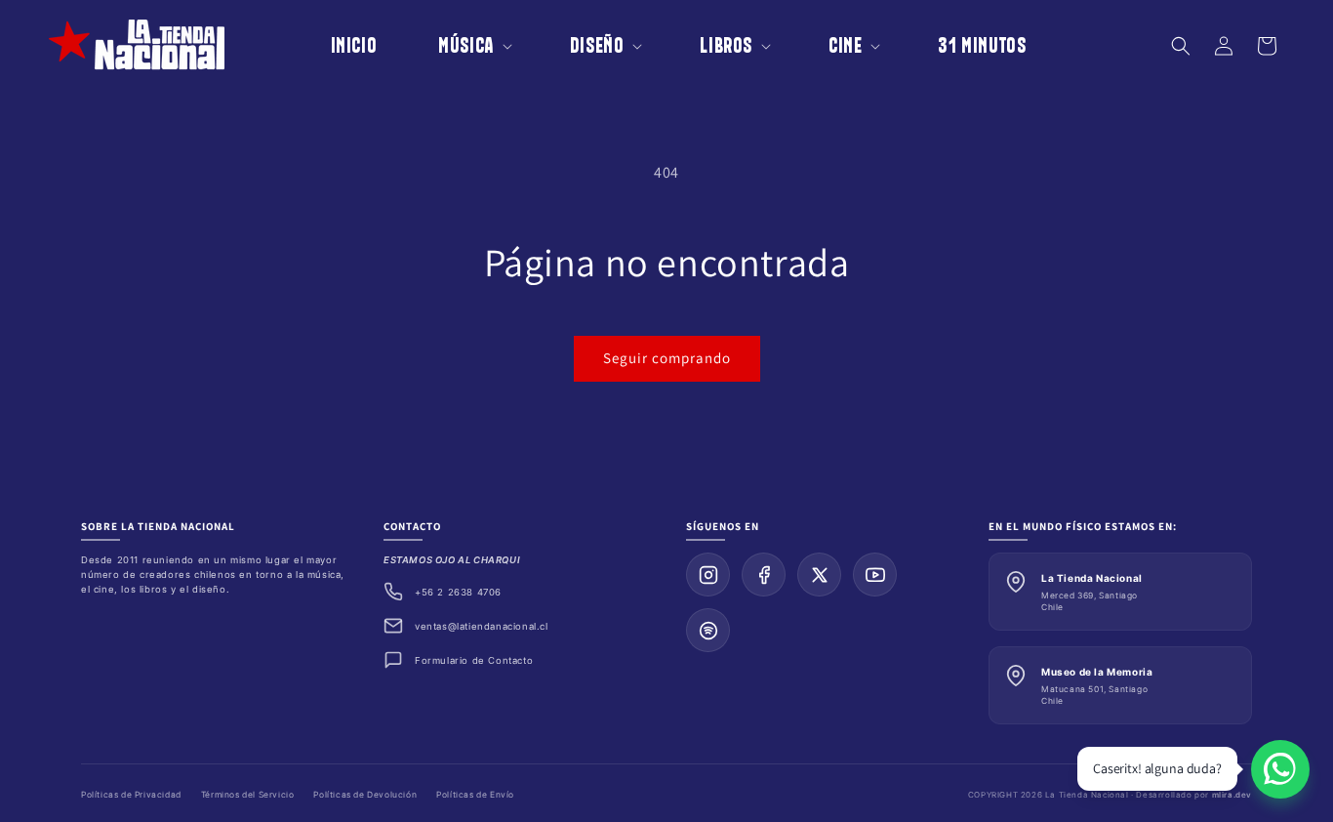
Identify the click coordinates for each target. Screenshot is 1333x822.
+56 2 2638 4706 (458, 592)
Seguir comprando (667, 358)
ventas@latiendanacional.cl (481, 626)
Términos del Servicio (248, 795)
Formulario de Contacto (474, 660)
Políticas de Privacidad (131, 795)
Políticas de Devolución (365, 795)
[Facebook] (764, 574)
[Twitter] (819, 574)
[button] (461, 45)
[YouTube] (875, 574)
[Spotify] (708, 630)
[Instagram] (708, 574)
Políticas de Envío (475, 795)
